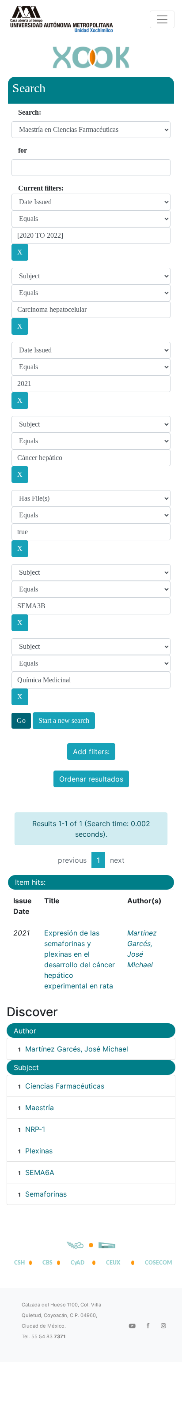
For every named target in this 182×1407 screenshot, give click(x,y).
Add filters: (91, 751)
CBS (47, 1262)
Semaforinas (46, 1194)
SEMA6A (39, 1172)
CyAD (77, 1262)
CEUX (113, 1262)
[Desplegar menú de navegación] (162, 19)
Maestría (39, 1107)
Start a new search (63, 720)
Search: (29, 112)
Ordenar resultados (91, 779)
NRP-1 (35, 1129)
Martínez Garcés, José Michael (76, 1048)
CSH (19, 1262)
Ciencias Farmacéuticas (64, 1085)
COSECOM (156, 1262)
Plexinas (39, 1150)
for (22, 150)
